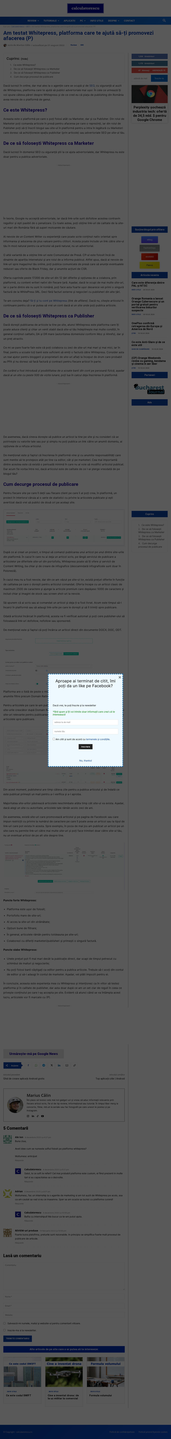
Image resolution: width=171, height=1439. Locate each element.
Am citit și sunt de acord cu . (82, 739)
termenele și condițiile (98, 739)
